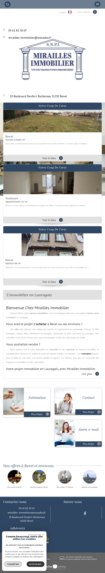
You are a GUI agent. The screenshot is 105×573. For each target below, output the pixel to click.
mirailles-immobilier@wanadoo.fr (29, 38)
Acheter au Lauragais (90, 487)
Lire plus (90, 374)
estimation (86, 354)
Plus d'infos (39, 414)
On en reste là (34, 534)
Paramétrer (13, 564)
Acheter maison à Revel (39, 487)
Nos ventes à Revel (14, 487)
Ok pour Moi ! (35, 564)
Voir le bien (52, 158)
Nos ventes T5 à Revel (65, 487)
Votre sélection (84, 12)
